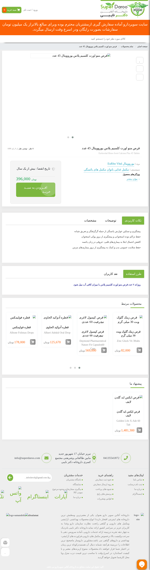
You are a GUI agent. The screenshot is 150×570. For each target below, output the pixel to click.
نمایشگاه (77, 484)
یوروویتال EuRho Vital (121, 163)
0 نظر (31, 149)
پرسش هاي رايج (104, 494)
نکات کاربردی (133, 220)
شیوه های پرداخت (103, 489)
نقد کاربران (110, 273)
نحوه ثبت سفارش (103, 479)
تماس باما (137, 479)
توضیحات (110, 220)
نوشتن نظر (23, 149)
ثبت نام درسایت (135, 484)
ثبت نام (27, 9)
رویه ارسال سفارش (102, 484)
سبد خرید (10, 9)
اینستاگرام (137, 494)
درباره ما (138, 489)
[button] (72, 137)
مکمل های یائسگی (95, 169)
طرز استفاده (133, 273)
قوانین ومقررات (104, 498)
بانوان (110, 169)
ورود (35, 9)
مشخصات (90, 220)
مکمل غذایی (121, 169)
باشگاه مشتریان (73, 479)
